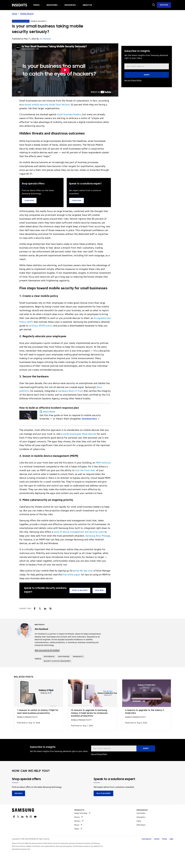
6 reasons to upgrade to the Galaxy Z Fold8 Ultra (144, 711)
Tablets (76, 829)
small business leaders (69, 114)
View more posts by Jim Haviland (47, 650)
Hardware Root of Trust (70, 391)
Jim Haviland (45, 39)
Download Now (89, 419)
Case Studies (141, 813)
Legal (171, 839)
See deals (18, 793)
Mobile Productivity (27, 717)
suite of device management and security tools (79, 531)
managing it (78, 656)
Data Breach (49, 656)
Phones (76, 825)
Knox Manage (63, 656)
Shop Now (164, 5)
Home (14, 13)
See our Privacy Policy (133, 80)
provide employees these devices (78, 434)
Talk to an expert (103, 793)
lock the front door (85, 470)
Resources (70, 5)
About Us (87, 5)
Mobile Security (27, 13)
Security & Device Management (57, 661)
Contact (156, 839)
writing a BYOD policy (41, 325)
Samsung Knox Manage (98, 535)
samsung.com (146, 839)
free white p (69, 574)
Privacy (164, 839)
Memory (77, 817)
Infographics (141, 817)
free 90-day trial (84, 570)
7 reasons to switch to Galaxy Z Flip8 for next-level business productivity (37, 711)
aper (78, 574)
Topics (36, 5)
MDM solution (103, 462)
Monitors (77, 821)
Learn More (29, 200)
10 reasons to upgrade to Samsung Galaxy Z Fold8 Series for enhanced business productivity (89, 713)
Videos (139, 821)
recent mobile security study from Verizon (47, 104)
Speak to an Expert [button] (80, 590)
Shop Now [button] (99, 590)
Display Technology (80, 813)
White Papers (141, 825)
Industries (52, 5)
